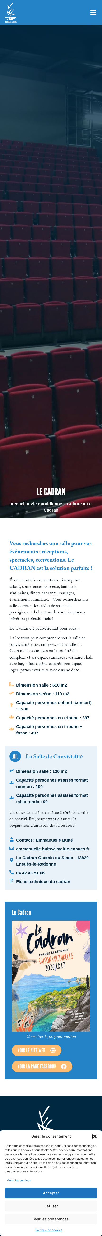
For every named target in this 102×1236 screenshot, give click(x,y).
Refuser (51, 1206)
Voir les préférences (51, 1219)
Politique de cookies (48, 1230)
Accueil (18, 504)
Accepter (51, 1193)
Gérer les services (19, 1180)
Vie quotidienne (46, 504)
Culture (74, 504)
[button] (95, 1136)
